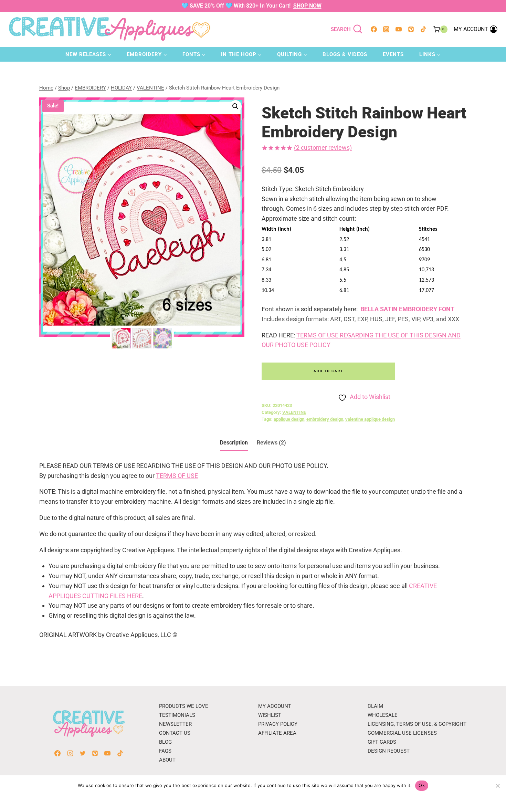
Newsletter (175, 724)
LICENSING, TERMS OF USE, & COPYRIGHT (417, 724)
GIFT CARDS (382, 742)
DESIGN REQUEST (389, 751)
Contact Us (174, 733)
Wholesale (383, 715)
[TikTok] (423, 29)
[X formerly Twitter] (82, 753)
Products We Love (183, 706)
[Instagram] (386, 29)
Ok (422, 785)
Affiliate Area (277, 733)
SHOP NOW (307, 5)
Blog (165, 742)
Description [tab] (234, 442)
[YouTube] (398, 29)
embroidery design (324, 419)
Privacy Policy (277, 724)
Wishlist (269, 715)
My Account (274, 706)
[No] (497, 785)
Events (393, 54)
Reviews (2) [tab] (271, 442)
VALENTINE (294, 412)
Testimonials (177, 715)
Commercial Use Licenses (402, 733)
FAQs (165, 751)
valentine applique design (370, 419)
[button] (235, 106)
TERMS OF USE (177, 475)
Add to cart (328, 371)
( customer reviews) (323, 147)
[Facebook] (374, 29)
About (167, 760)
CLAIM (375, 706)
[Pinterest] (411, 29)
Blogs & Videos (345, 54)
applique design (289, 419)
